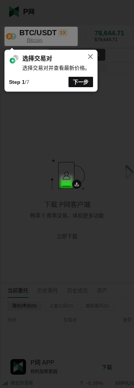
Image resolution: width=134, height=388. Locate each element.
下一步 (81, 82)
